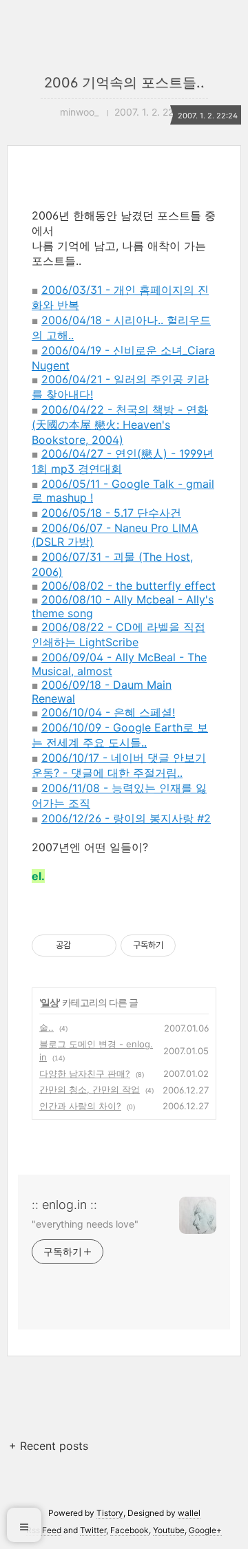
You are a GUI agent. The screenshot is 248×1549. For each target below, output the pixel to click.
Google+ (205, 1530)
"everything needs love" (85, 1224)
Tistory (109, 1513)
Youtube (169, 1530)
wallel (189, 1513)
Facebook (129, 1530)
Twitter (93, 1530)
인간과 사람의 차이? (80, 1105)
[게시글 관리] (101, 945)
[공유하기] (83, 945)
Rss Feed (43, 1530)
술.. (46, 1027)
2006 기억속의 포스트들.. (124, 82)
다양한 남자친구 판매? (84, 1073)
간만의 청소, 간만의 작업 (89, 1089)
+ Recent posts (48, 1446)
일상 (50, 1002)
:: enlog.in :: (64, 1204)
